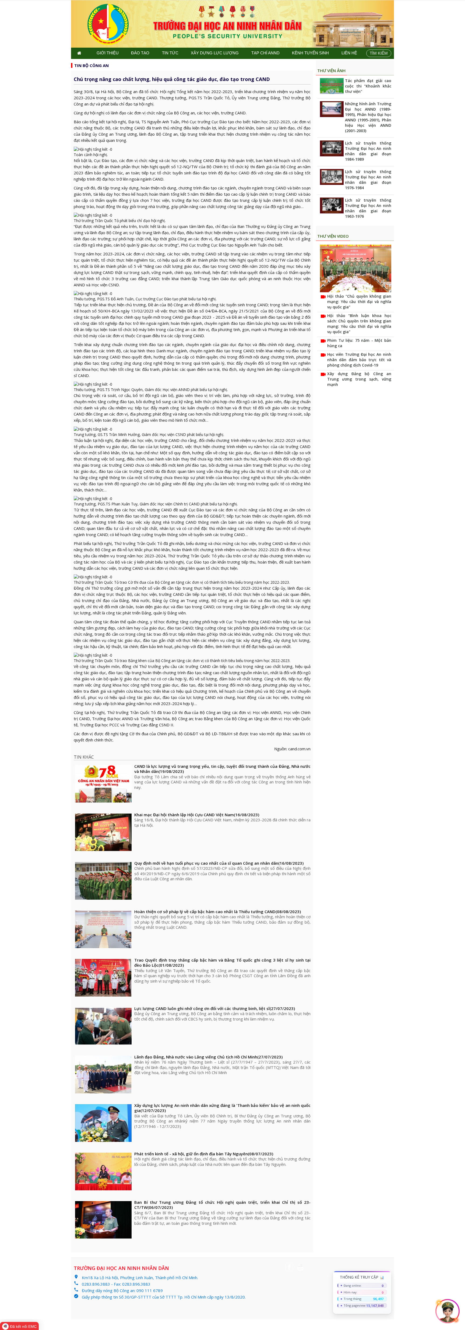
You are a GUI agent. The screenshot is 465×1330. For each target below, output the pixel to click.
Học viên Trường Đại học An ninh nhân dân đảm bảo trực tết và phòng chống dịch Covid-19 (359, 360)
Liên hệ (349, 53)
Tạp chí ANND (265, 53)
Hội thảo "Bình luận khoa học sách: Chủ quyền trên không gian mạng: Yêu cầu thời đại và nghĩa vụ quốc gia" (359, 323)
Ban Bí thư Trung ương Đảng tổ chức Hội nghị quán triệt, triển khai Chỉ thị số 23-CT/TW (222, 1205)
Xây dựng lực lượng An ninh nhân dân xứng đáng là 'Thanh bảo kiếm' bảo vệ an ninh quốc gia (222, 1108)
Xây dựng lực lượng (215, 53)
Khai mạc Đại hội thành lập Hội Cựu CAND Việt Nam (196, 814)
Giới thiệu (108, 53)
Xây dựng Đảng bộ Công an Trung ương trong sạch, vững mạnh (359, 379)
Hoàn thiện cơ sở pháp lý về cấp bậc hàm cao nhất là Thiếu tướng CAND (217, 911)
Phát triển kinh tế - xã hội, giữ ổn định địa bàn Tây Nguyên (203, 1153)
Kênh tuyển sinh (310, 53)
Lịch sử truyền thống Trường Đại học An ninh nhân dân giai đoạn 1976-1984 (368, 179)
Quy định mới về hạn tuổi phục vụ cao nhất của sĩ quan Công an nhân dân (219, 863)
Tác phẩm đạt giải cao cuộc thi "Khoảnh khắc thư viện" (368, 86)
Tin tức (170, 53)
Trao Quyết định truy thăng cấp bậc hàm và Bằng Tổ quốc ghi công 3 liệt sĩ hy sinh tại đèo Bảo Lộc (222, 963)
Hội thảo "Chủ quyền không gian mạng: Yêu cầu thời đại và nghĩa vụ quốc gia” (359, 301)
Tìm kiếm (379, 53)
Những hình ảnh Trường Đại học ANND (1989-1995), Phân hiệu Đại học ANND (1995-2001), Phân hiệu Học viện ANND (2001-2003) (368, 117)
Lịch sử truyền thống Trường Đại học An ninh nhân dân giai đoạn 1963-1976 (368, 208)
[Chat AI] (447, 1311)
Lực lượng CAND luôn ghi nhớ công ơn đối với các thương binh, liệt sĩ (214, 1008)
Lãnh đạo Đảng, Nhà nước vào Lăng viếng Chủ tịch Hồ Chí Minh (208, 1057)
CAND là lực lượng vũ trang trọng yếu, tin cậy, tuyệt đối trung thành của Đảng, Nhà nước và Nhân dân (222, 769)
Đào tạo (140, 53)
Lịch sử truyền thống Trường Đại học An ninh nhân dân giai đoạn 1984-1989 (368, 151)
